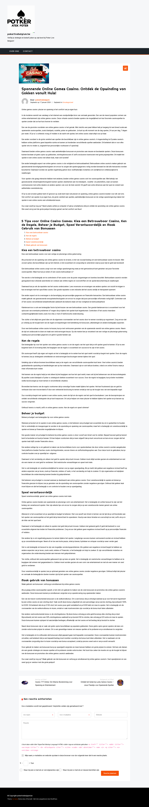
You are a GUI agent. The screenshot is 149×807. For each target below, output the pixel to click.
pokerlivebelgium (42, 100)
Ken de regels (31, 236)
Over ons (14, 51)
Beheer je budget (32, 239)
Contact (28, 51)
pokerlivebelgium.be (18, 34)
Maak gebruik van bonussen (36, 245)
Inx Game (15, 799)
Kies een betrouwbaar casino (37, 232)
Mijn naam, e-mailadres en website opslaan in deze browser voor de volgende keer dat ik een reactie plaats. (66, 755)
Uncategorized (68, 102)
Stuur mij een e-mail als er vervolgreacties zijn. (41, 770)
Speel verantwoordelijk (34, 242)
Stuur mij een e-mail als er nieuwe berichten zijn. (81, 770)
